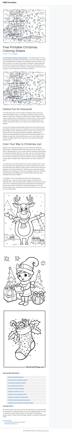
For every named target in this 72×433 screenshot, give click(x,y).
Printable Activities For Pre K (16, 391)
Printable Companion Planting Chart (18, 397)
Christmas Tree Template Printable (17, 380)
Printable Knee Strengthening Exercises (19, 400)
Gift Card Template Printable (16, 388)
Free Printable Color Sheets (15, 385)
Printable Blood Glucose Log (11, 423)
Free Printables (7, 420)
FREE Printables (9, 2)
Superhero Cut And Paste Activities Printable (20, 403)
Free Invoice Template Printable (17, 383)
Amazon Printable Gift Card (15, 377)
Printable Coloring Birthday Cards (17, 394)
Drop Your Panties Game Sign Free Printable (14, 422)
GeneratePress (45, 430)
